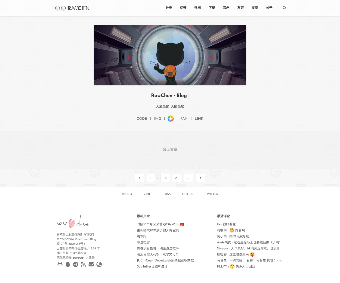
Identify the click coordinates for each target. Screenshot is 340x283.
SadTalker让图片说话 (152, 266)
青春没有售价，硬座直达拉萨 (158, 248)
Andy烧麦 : (248, 242)
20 (165, 178)
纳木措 (142, 236)
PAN (184, 119)
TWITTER (211, 194)
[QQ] (68, 265)
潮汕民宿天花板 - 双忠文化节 (158, 254)
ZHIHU (149, 194)
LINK (199, 119)
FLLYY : (236, 266)
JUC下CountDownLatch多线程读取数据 (165, 260)
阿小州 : (233, 236)
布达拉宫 (143, 242)
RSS (168, 194)
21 (177, 178)
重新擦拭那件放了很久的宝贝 (158, 230)
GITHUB (188, 194)
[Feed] (83, 265)
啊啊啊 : (231, 230)
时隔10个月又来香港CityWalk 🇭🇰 (160, 224)
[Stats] (99, 265)
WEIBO (127, 194)
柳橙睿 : (233, 254)
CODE (142, 119)
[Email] (91, 265)
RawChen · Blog (169, 96)
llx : (226, 224)
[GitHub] (60, 265)
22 (188, 178)
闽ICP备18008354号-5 (71, 244)
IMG (157, 119)
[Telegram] (75, 265)
